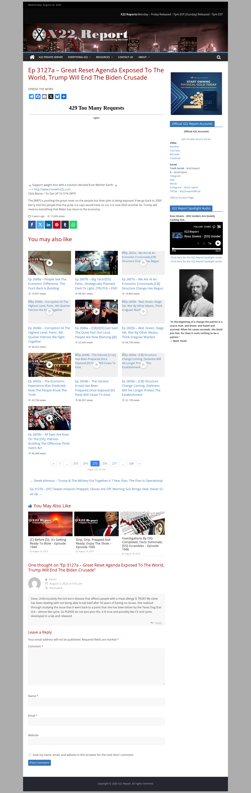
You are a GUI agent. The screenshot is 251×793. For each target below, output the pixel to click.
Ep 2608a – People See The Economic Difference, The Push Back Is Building (47, 283)
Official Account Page (182, 197)
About (142, 57)
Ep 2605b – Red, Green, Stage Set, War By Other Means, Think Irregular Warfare (143, 332)
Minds (173, 183)
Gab (172, 179)
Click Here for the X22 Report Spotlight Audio (196, 257)
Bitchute (174, 154)
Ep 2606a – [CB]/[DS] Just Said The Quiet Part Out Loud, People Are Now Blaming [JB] (96, 332)
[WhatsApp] (73, 225)
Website (33, 735)
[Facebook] (32, 225)
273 (75, 463)
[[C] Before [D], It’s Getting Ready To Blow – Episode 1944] (50, 514)
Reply (158, 623)
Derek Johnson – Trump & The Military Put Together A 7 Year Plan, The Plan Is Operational (96, 481)
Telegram (175, 176)
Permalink (56, 588)
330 (131, 463)
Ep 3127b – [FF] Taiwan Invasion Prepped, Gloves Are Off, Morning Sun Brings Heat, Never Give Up (96, 491)
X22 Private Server (51, 57)
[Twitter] (40, 225)
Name (33, 696)
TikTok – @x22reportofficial (185, 191)
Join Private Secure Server (196, 139)
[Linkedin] (48, 225)
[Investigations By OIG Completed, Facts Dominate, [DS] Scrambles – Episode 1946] (142, 514)
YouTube (175, 150)
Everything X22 (78, 57)
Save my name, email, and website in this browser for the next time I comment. (83, 755)
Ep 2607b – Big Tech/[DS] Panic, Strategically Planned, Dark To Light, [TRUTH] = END (96, 283)
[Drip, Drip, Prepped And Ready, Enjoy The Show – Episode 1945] (96, 514)
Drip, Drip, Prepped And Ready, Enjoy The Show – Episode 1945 (93, 543)
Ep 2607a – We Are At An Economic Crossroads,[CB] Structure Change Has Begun (142, 283)
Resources (103, 57)
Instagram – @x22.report (184, 187)
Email (32, 715)
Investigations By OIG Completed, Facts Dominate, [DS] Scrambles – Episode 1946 (142, 543)
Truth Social (177, 168)
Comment (35, 646)
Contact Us (125, 57)
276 (104, 463)
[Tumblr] (65, 225)
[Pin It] (56, 225)
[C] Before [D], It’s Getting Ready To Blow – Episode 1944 (48, 543)
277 (114, 463)
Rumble (174, 146)
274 (85, 463)
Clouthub (175, 158)
